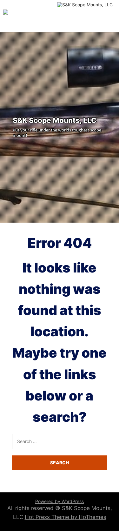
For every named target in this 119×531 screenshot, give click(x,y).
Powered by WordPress (59, 501)
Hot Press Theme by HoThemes (65, 517)
